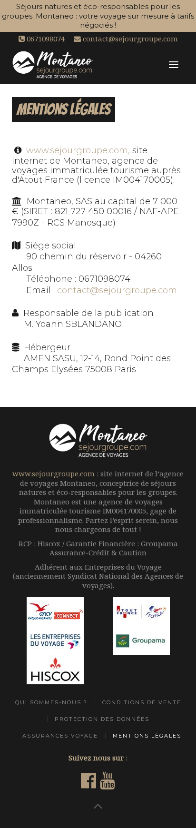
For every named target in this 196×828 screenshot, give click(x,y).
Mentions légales (147, 735)
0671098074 (45, 38)
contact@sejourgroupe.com (129, 38)
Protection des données (102, 719)
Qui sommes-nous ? (51, 702)
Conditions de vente (141, 702)
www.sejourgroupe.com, (78, 150)
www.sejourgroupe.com (53, 473)
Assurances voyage (60, 735)
